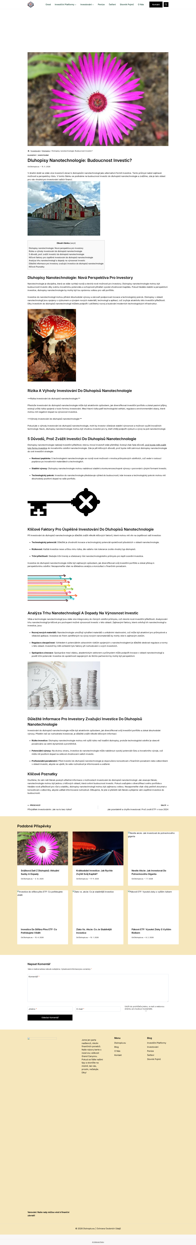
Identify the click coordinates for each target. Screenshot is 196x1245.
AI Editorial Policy (98, 1242)
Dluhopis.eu (34, 167)
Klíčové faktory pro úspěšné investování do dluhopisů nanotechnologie (61, 257)
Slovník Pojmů (127, 4)
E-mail (80, 1009)
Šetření (112, 4)
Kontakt (156, 4)
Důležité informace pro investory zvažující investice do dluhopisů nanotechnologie (66, 263)
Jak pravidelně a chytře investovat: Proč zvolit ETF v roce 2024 (137, 807)
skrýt (73, 243)
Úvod (48, 4)
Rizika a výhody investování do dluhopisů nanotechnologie (55, 251)
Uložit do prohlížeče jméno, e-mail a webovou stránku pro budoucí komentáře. (144, 1007)
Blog (116, 1047)
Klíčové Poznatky (36, 267)
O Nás (141, 4)
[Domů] (28, 151)
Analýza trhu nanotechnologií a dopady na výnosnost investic (57, 260)
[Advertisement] (98, 26)
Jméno (33, 1009)
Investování (43, 155)
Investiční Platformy (156, 1043)
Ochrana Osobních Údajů (109, 1228)
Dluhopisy (32, 155)
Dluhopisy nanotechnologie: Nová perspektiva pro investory (56, 248)
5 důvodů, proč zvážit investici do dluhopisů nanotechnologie (56, 254)
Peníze (101, 4)
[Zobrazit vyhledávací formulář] (166, 4)
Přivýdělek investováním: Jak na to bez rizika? (50, 807)
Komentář (34, 976)
